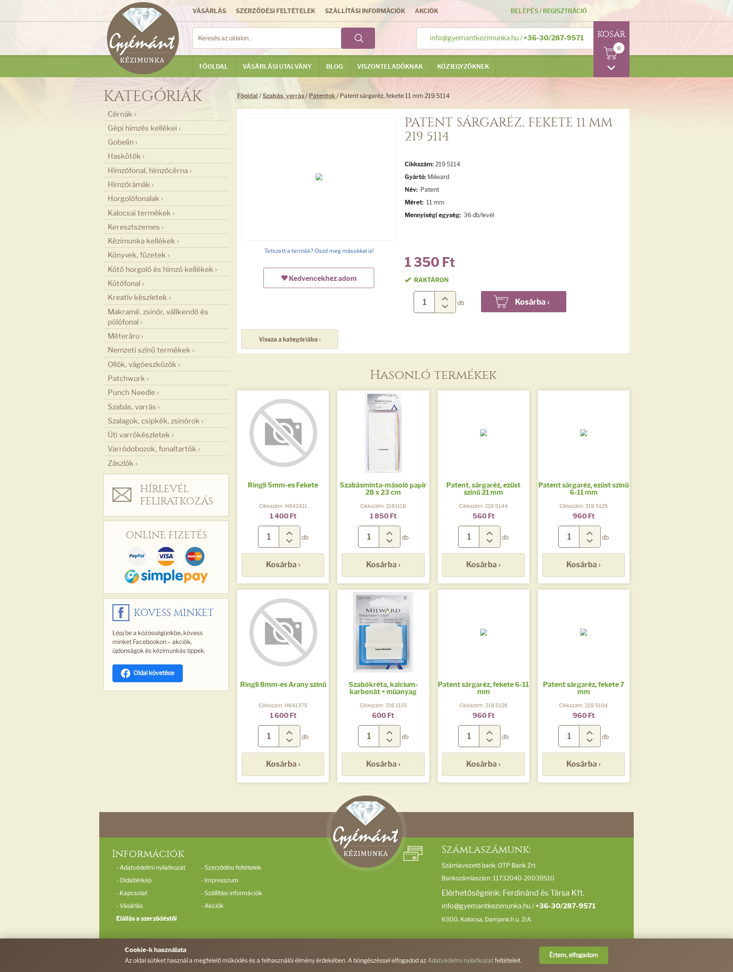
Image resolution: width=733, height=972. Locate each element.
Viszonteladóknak (390, 66)
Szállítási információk (365, 11)
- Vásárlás (129, 906)
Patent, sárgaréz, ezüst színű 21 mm (483, 489)
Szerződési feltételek (275, 11)
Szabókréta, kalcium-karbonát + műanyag (383, 688)
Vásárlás (209, 11)
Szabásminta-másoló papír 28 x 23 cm (383, 489)
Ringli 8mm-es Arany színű (283, 685)
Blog (334, 66)
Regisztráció (565, 11)
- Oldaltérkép (133, 880)
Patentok (322, 96)
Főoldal (213, 66)
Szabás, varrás (284, 96)
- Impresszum (219, 880)
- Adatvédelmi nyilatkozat (150, 867)
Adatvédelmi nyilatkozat (460, 960)
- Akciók (212, 906)
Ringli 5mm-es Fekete (283, 485)
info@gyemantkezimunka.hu (474, 38)
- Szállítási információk (231, 893)
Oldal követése (154, 673)
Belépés (524, 11)
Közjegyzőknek (463, 66)
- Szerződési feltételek (231, 867)
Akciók (426, 11)
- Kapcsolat (131, 893)
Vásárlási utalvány (277, 66)
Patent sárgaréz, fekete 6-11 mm (483, 688)
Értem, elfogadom (573, 955)
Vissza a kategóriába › (290, 339)
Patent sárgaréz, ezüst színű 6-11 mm (583, 489)
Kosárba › (283, 564)
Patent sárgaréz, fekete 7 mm (583, 688)
